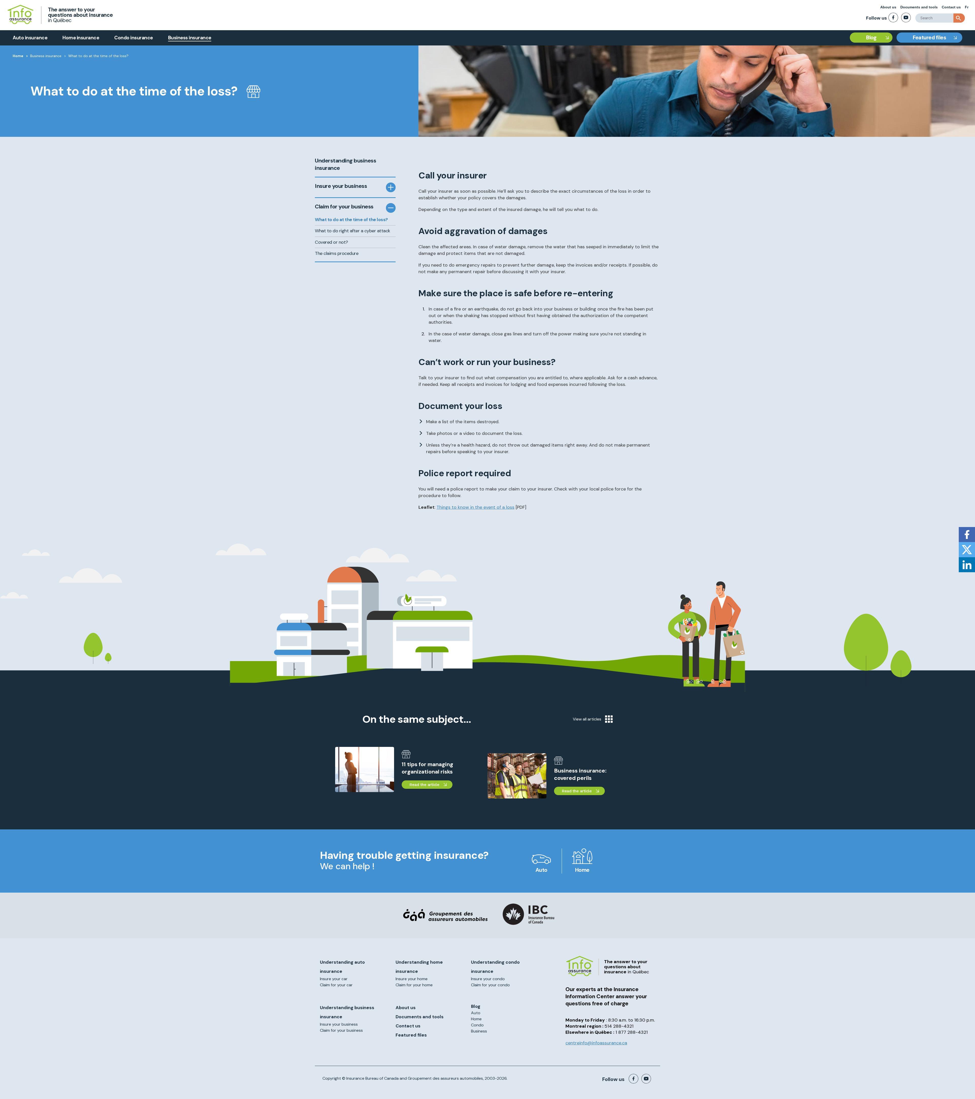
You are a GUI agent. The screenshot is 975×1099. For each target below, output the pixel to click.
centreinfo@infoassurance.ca (596, 1043)
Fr (966, 7)
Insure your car (334, 978)
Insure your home (412, 978)
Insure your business (341, 186)
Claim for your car (336, 985)
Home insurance (80, 38)
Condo (477, 1025)
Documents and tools (919, 7)
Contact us (951, 7)
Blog (871, 37)
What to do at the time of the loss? (351, 220)
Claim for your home (414, 985)
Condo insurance (133, 38)
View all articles (587, 719)
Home (18, 56)
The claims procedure (336, 253)
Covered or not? (331, 242)
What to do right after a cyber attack (352, 231)
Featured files (929, 37)
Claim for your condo (490, 985)
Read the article (424, 784)
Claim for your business (344, 206)
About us (888, 7)
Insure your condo (488, 978)
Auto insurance (30, 38)
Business (479, 1031)
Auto (541, 870)
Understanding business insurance (345, 164)
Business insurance (189, 38)
